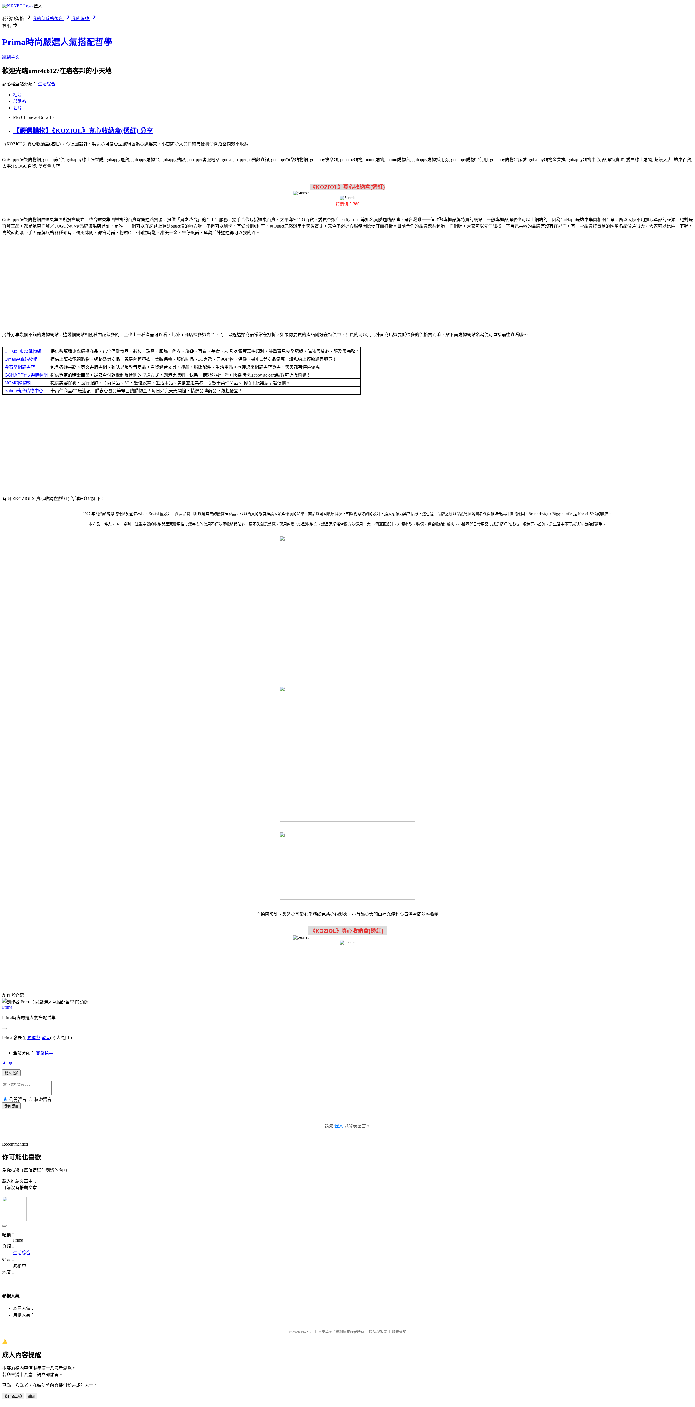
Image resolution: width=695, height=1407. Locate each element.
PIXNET (307, 1332)
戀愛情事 (44, 1053)
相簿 (17, 94)
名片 (17, 108)
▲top (7, 1062)
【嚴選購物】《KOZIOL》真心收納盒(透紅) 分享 (83, 130)
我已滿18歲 (13, 1396)
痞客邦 (33, 1037)
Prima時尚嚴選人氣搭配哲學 (57, 42)
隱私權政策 (378, 1332)
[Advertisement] (347, 283)
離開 (31, 1396)
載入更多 (11, 1073)
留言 (46, 1037)
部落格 (19, 101)
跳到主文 (11, 57)
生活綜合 (46, 84)
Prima (7, 1007)
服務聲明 (399, 1332)
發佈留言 (11, 1106)
